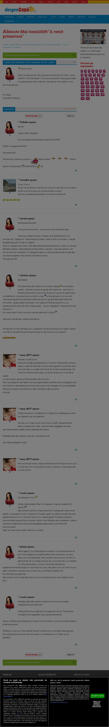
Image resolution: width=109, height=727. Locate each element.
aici (18, 713)
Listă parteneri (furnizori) (58, 702)
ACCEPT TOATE (97, 696)
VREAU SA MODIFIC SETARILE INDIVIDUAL (96, 704)
